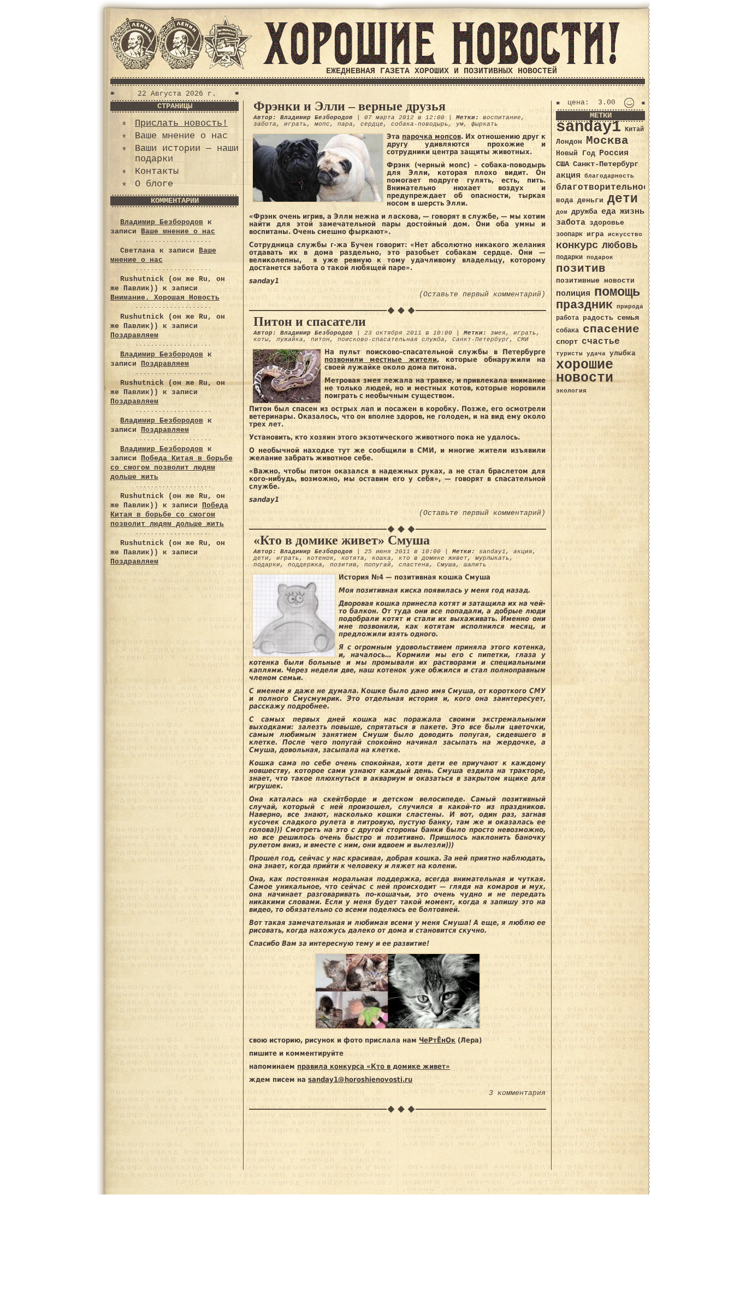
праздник (584, 305)
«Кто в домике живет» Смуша (341, 540)
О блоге (154, 184)
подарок (600, 257)
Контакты (157, 171)
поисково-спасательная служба (391, 339)
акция (522, 551)
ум (460, 124)
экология (571, 391)
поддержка (305, 564)
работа (567, 318)
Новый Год (575, 153)
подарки (266, 564)
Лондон (569, 142)
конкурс (577, 245)
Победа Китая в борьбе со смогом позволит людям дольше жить (171, 467)
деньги (590, 200)
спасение (611, 329)
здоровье (606, 223)
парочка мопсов (431, 136)
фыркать (484, 124)
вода (564, 200)
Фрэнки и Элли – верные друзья (349, 106)
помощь (617, 292)
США (562, 164)
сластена (414, 564)
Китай (634, 129)
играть (295, 124)
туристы (569, 353)
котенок (320, 558)
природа (630, 306)
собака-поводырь (419, 124)
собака (567, 331)
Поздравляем (134, 335)
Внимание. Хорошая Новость (165, 298)
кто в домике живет (433, 558)
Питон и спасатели (309, 321)
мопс (322, 124)
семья (628, 317)
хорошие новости (584, 371)
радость (598, 318)
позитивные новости (595, 281)
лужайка (289, 339)
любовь (620, 245)
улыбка (622, 353)
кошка (381, 558)
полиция (573, 293)
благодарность (609, 176)
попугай (377, 564)
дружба (584, 211)
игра (595, 234)
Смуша (446, 564)
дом (561, 212)
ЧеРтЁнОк (437, 1040)
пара (345, 124)
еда (608, 211)
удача (596, 353)
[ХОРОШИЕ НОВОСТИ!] (441, 62)
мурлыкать (492, 558)
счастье (601, 341)
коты (261, 339)
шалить (475, 564)
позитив (343, 564)
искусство (625, 234)
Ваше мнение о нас (181, 136)
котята (352, 558)
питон (320, 339)
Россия (614, 153)
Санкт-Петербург (481, 339)
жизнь (632, 211)
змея (498, 333)
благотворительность (608, 187)
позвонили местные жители (380, 359)
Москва (607, 140)
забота (264, 124)
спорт (567, 341)
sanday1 (492, 551)
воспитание (502, 117)
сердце (371, 124)
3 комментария (517, 1093)
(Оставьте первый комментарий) (482, 294)
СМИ (523, 339)
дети (261, 558)
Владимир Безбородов (161, 222)
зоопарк (569, 234)
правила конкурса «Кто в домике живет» (373, 1066)
